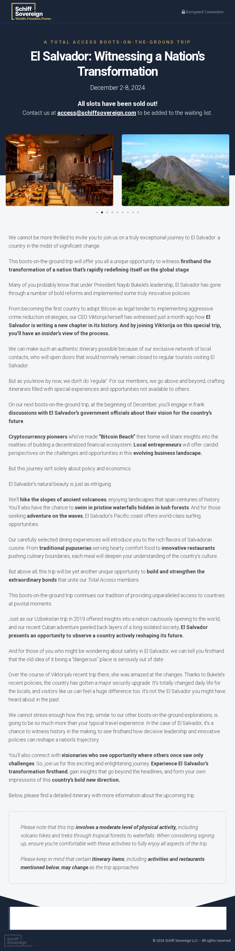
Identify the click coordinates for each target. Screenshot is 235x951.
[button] (11, 171)
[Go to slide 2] (102, 212)
